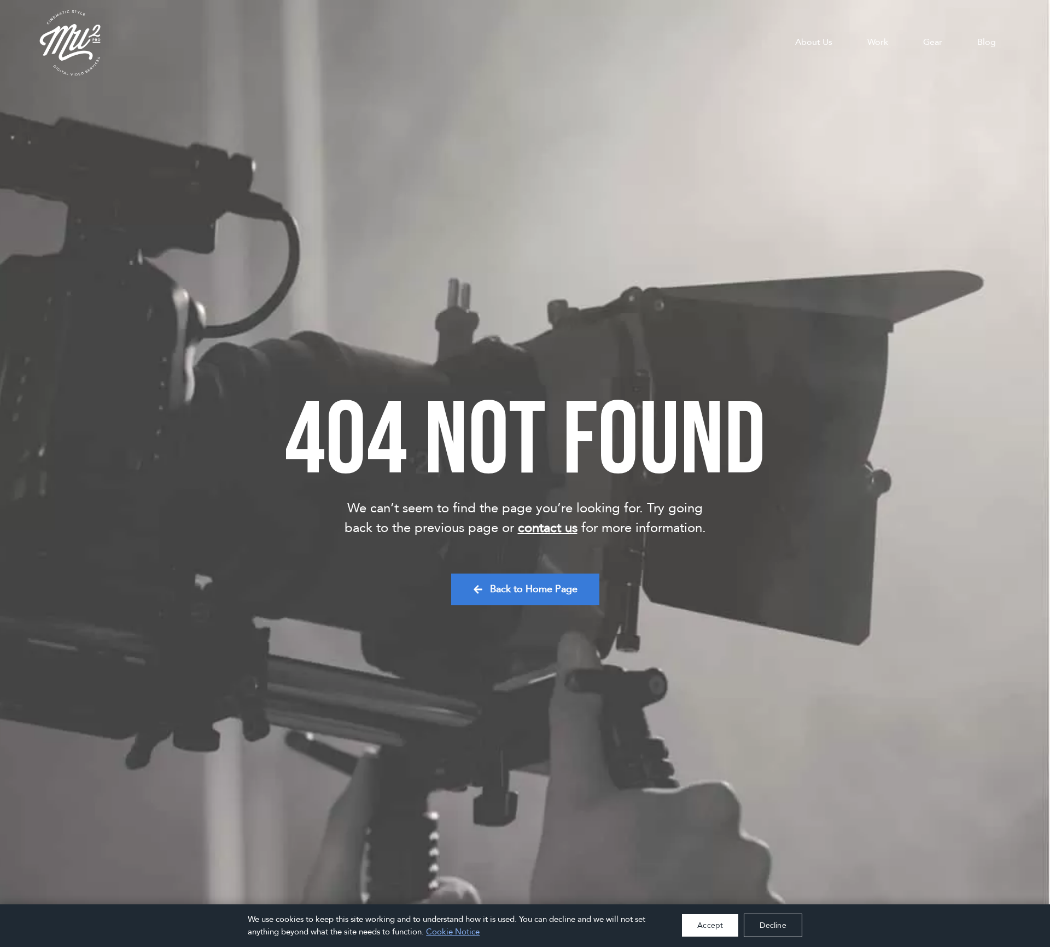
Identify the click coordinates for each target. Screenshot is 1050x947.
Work (877, 42)
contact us (548, 528)
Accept (710, 925)
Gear (932, 42)
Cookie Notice (453, 931)
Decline (773, 925)
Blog (986, 42)
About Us (813, 42)
